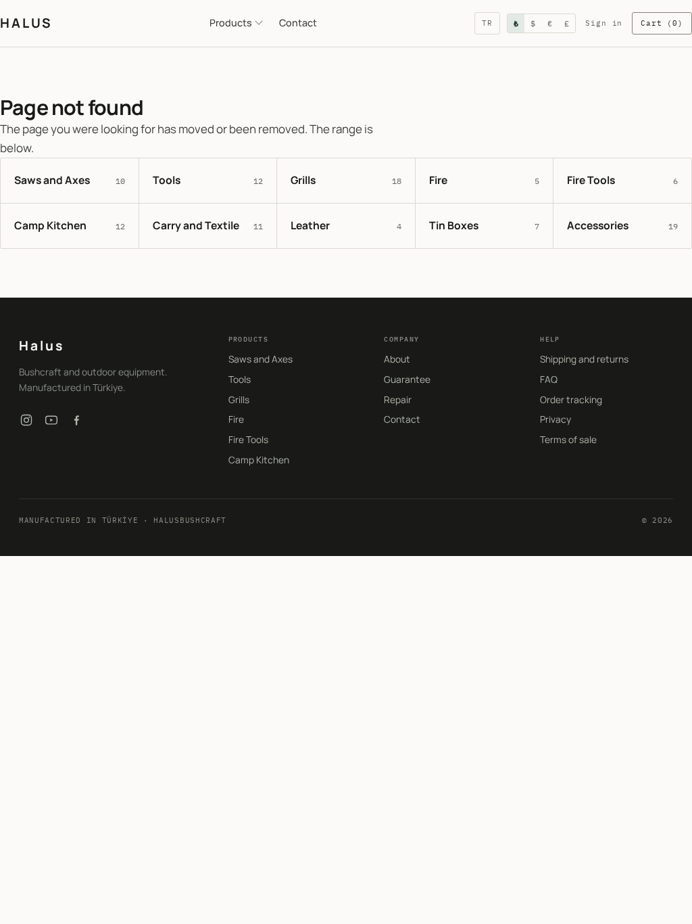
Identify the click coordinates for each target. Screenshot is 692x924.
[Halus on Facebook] (76, 420)
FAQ (549, 379)
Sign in (603, 23)
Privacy (555, 419)
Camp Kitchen (258, 459)
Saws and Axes (260, 358)
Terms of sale (568, 439)
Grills (238, 399)
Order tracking (571, 399)
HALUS (26, 23)
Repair (398, 399)
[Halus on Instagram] (26, 420)
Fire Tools (248, 439)
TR (487, 23)
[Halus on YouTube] (51, 420)
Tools (239, 379)
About (397, 358)
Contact (298, 22)
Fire (236, 419)
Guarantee (407, 379)
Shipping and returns (584, 358)
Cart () (662, 23)
